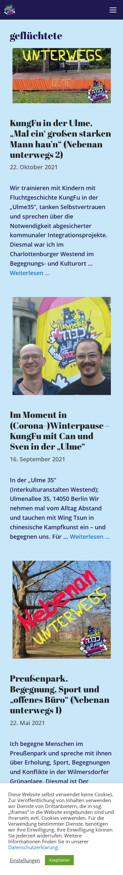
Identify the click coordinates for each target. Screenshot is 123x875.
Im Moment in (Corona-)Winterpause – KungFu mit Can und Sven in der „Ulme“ (60, 430)
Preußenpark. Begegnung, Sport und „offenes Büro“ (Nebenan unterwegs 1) (60, 694)
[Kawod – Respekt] (9, 10)
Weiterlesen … (30, 273)
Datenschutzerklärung (33, 847)
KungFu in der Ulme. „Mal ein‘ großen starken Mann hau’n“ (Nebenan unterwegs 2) (60, 138)
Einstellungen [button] (25, 860)
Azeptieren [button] (59, 860)
